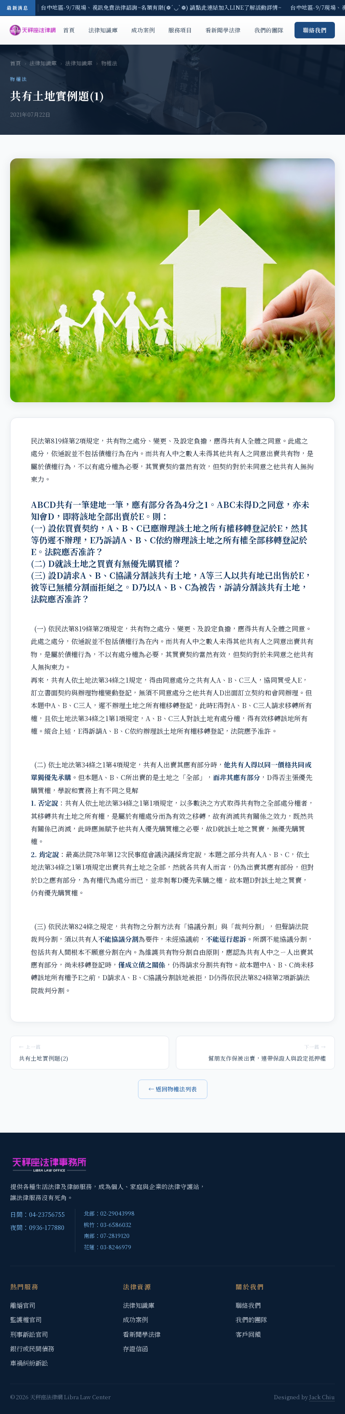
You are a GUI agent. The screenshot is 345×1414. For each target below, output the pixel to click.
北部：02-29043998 (109, 1213)
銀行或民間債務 (32, 1348)
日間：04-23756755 (37, 1214)
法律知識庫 (103, 30)
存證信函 (135, 1348)
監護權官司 (26, 1319)
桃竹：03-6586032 (107, 1225)
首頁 (69, 30)
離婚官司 (22, 1305)
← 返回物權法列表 (173, 1089)
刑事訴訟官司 (29, 1334)
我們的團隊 (269, 30)
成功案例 (143, 30)
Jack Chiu (322, 1397)
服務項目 (180, 30)
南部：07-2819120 (107, 1236)
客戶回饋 (248, 1334)
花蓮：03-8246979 (107, 1247)
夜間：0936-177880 (37, 1227)
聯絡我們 (314, 30)
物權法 (109, 63)
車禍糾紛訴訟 (29, 1362)
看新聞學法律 (223, 30)
